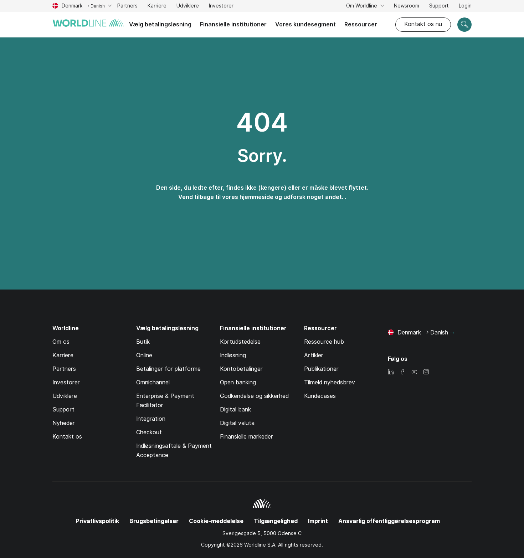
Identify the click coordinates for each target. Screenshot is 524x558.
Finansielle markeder (246, 436)
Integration (150, 418)
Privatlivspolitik (97, 521)
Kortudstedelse (240, 341)
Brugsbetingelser (154, 521)
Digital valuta (237, 423)
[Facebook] (402, 372)
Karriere (157, 6)
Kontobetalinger (241, 368)
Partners (127, 6)
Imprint (318, 521)
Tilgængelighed (276, 521)
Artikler (313, 355)
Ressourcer (360, 24)
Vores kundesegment (305, 24)
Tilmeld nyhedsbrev (329, 382)
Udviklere (187, 6)
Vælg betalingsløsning (160, 24)
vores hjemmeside (247, 197)
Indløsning (233, 355)
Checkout (149, 432)
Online (144, 355)
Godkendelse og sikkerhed (254, 396)
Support (439, 6)
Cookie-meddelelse (216, 521)
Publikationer (321, 368)
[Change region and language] (452, 333)
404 (262, 122)
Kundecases (320, 396)
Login (465, 6)
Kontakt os (67, 436)
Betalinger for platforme (168, 368)
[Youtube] (414, 372)
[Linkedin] (391, 372)
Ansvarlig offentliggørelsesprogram (389, 521)
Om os (61, 341)
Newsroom (406, 6)
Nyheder (63, 423)
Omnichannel (153, 382)
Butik (143, 341)
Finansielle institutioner (233, 24)
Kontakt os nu (423, 24)
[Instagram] (426, 372)
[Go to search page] (464, 24)
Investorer (221, 6)
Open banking (238, 382)
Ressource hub (324, 341)
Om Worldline (362, 6)
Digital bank (235, 409)
